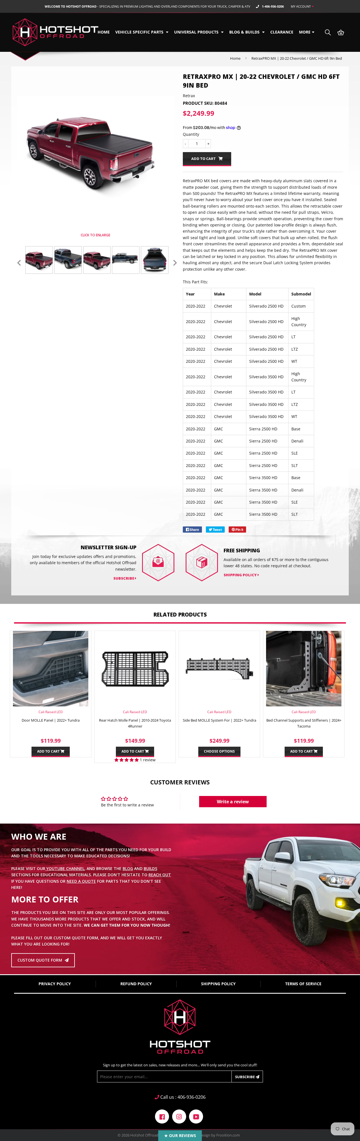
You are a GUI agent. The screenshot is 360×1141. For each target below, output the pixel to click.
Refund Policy (136, 983)
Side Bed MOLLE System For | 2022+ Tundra (219, 720)
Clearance (281, 32)
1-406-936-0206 (273, 6)
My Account (301, 6)
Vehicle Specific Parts (140, 32)
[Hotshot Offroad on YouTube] (196, 1116)
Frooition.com (228, 1135)
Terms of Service (303, 983)
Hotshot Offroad (144, 1135)
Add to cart (48, 751)
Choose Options (219, 751)
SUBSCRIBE (124, 578)
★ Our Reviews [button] (180, 1135)
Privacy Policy (55, 983)
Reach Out (159, 874)
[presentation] (19, 262)
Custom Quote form (40, 960)
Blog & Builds (245, 32)
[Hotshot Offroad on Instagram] (179, 1116)
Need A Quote (81, 881)
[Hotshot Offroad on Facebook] (162, 1116)
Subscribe (245, 1076)
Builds (150, 868)
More (304, 32)
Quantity (191, 134)
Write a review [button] (233, 802)
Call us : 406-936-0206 (182, 1097)
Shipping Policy (241, 574)
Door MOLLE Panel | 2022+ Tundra (51, 720)
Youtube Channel (64, 868)
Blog (128, 868)
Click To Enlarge (95, 235)
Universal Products (197, 32)
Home (104, 32)
